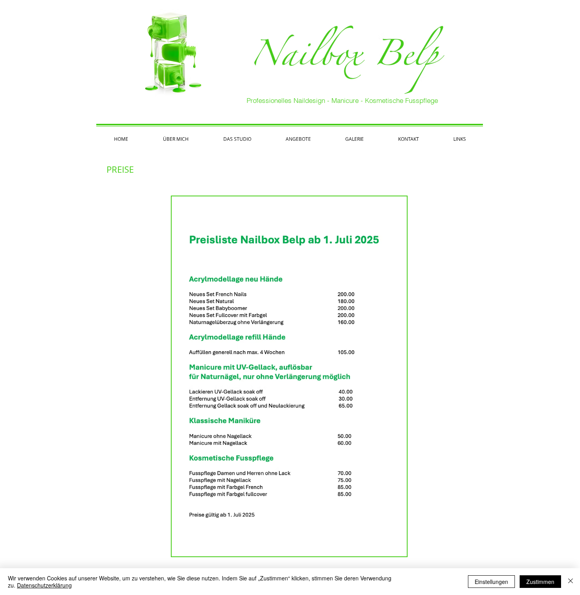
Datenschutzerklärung (44, 585)
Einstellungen (491, 582)
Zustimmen (540, 582)
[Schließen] (570, 581)
